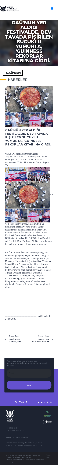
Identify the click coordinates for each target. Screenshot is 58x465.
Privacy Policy (49, 456)
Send (29, 385)
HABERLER (18, 79)
